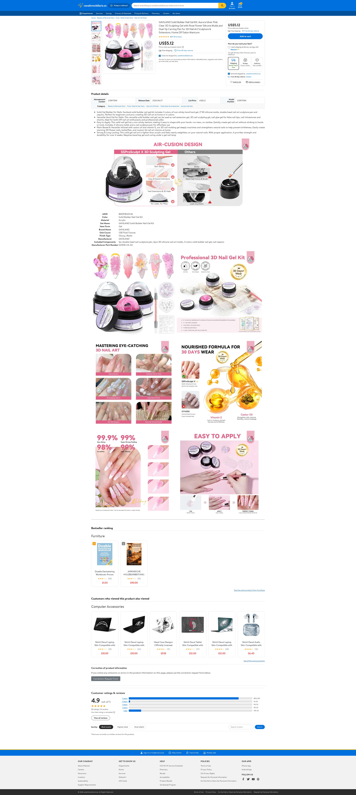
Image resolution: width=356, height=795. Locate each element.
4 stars (124, 701)
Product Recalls (166, 781)
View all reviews (100, 718)
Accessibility (165, 777)
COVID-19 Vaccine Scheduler (171, 765)
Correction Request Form (105, 678)
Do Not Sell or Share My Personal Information (218, 781)
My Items (176, 13)
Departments (87, 13)
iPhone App (246, 765)
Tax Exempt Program (168, 784)
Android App (247, 769)
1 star (125, 711)
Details (248, 77)
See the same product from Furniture (249, 590)
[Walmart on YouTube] (253, 779)
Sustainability (83, 781)
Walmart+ (123, 777)
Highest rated (122, 727)
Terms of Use (206, 765)
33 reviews (177, 37)
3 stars (124, 705)
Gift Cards (123, 781)
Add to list (237, 82)
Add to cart (245, 36)
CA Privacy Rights (208, 773)
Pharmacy (156, 13)
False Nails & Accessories (170, 106)
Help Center (177, 753)
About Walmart (84, 765)
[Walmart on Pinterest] (258, 779)
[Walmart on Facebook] (243, 779)
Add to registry (254, 82)
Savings (109, 13)
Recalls (162, 773)
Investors (81, 777)
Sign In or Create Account (154, 753)
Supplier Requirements (87, 784)
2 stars (124, 708)
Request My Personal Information (214, 777)
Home (93, 18)
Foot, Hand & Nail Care (124, 18)
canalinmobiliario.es (185, 55)
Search (260, 727)
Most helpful (139, 727)
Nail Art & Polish (140, 18)
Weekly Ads (211, 753)
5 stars (124, 698)
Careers (166, 13)
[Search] (222, 5)
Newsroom (82, 773)
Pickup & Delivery (141, 13)
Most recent (106, 727)
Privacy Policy (206, 769)
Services (99, 13)
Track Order (194, 753)
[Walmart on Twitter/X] (248, 779)
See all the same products (254, 661)
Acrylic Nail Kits (187, 106)
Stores (121, 769)
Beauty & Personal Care (105, 18)
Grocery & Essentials (123, 13)
